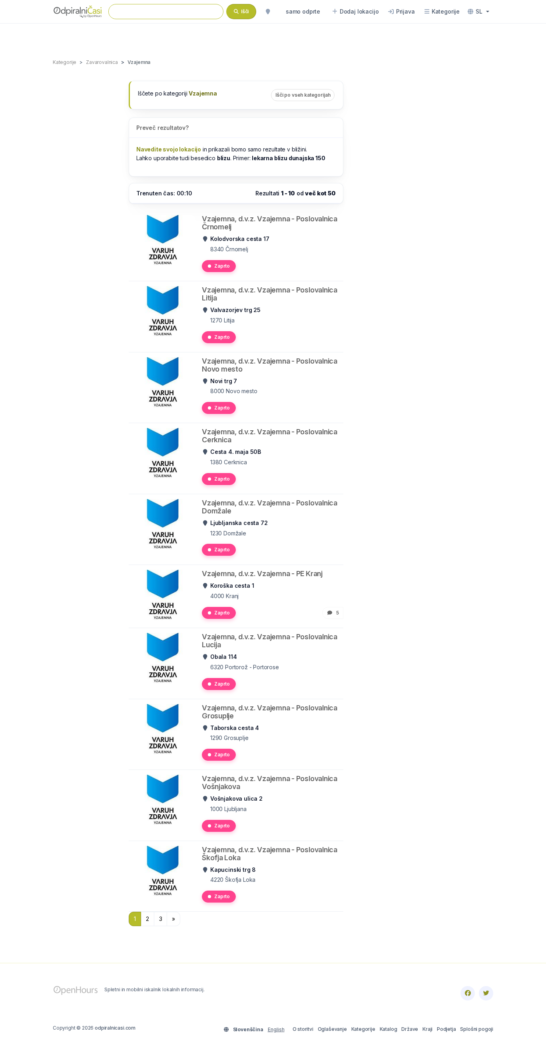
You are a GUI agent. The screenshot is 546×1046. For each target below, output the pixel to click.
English (276, 1029)
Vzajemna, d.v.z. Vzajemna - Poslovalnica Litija (269, 294)
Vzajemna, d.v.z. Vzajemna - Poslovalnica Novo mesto (269, 365)
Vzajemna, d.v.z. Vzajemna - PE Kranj (262, 573)
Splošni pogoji (476, 1029)
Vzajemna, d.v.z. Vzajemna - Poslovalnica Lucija (269, 640)
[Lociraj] (267, 11)
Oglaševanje (332, 1029)
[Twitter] (486, 993)
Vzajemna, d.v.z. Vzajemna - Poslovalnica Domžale (269, 507)
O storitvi (303, 1029)
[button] (478, 11)
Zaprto (222, 266)
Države (409, 1029)
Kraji (427, 1029)
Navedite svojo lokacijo (168, 149)
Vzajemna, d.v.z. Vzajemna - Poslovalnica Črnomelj (269, 223)
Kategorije (363, 1029)
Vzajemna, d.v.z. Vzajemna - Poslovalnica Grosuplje (269, 712)
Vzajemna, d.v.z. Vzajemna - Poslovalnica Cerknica (269, 436)
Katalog (388, 1029)
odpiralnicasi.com (115, 1028)
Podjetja (446, 1029)
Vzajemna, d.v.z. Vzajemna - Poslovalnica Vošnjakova (269, 782)
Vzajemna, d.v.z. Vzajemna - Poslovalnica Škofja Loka (269, 853)
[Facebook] (467, 993)
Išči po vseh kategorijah (302, 95)
